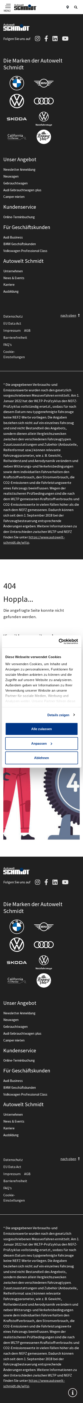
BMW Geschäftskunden (19, 244)
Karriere (9, 284)
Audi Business (13, 237)
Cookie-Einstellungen (14, 354)
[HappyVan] (43, 137)
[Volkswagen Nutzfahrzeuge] (43, 119)
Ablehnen (41, 758)
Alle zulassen (41, 729)
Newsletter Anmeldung (19, 169)
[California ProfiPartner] (16, 137)
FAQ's (7, 344)
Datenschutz (13, 316)
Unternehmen (13, 271)
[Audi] (43, 101)
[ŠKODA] (16, 119)
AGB (27, 330)
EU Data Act (12, 323)
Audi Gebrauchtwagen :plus (22, 190)
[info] (73, 1393)
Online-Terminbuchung (19, 217)
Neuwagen (11, 176)
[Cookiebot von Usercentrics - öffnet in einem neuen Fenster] (59, 641)
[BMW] (16, 83)
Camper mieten (14, 197)
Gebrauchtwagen (15, 183)
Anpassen (39, 743)
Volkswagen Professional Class (25, 251)
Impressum (12, 330)
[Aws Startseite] (25, 7)
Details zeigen (58, 715)
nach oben (68, 315)
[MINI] (43, 83)
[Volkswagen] (16, 101)
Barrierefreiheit (15, 337)
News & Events (13, 278)
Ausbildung (11, 291)
